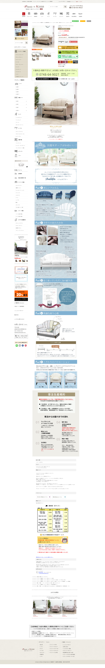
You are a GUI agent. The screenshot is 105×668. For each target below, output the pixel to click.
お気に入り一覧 (75, 21)
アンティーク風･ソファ (47, 578)
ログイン (88, 21)
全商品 (38, 576)
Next (76, 607)
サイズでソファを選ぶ (54, 579)
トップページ (34, 22)
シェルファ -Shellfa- (55, 22)
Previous (32, 608)
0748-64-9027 (40, 572)
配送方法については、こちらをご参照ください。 (44, 557)
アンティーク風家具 (40, 22)
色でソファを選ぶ (54, 581)
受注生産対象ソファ (54, 584)
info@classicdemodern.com (43, 573)
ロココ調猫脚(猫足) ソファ (48, 22)
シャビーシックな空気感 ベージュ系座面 (63, 581)
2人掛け (52, 578)
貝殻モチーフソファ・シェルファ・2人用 (65, 22)
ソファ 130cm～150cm (62, 579)
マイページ (83, 21)
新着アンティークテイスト (44, 576)
